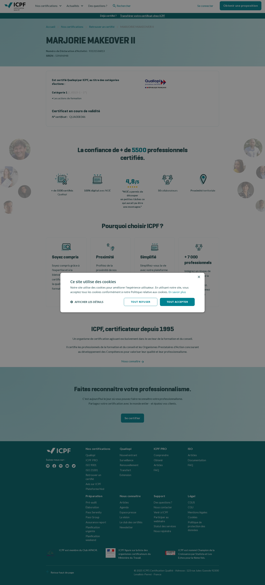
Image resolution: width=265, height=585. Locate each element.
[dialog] (132, 292)
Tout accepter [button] (177, 302)
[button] (86, 302)
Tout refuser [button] (140, 302)
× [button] (198, 277)
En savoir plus (177, 292)
